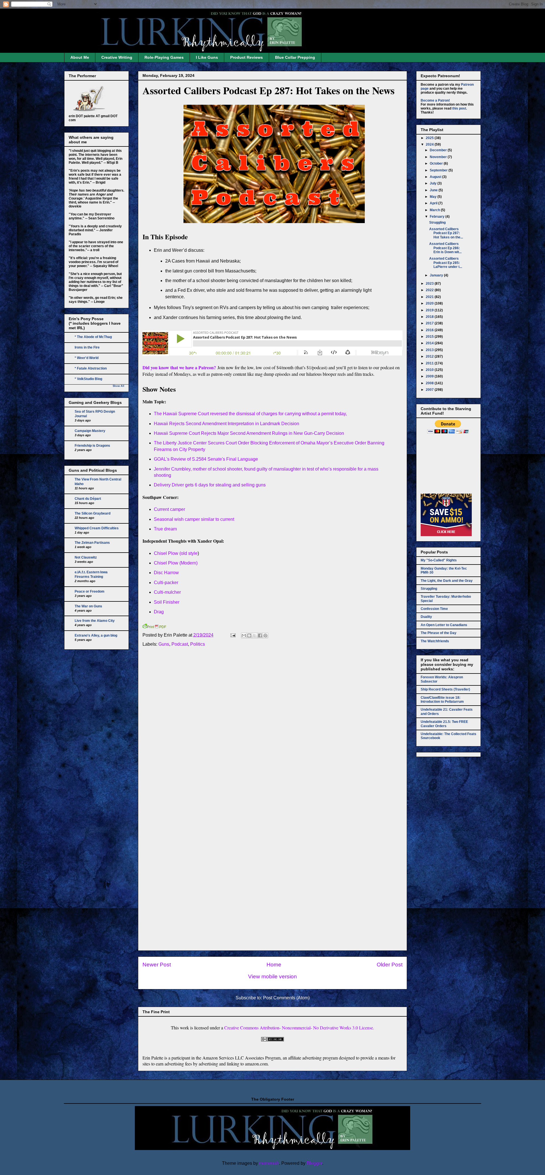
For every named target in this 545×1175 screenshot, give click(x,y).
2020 (430, 303)
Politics (197, 644)
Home (274, 965)
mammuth (269, 1163)
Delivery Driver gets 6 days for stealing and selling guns (210, 484)
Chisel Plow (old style (176, 553)
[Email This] (244, 635)
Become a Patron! (435, 100)
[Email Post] (232, 635)
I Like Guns (207, 57)
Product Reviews (246, 57)
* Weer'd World (86, 358)
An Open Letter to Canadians (444, 625)
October (437, 163)
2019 (430, 310)
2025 (430, 138)
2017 (430, 323)
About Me (79, 57)
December (439, 150)
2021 (430, 297)
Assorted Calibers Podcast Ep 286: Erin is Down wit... (445, 248)
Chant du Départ (88, 499)
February (437, 217)
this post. (459, 108)
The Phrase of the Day (438, 633)
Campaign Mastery (90, 431)
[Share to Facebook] (260, 635)
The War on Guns (88, 606)
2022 (430, 290)
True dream (165, 528)
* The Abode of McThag (93, 337)
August (436, 177)
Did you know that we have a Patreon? (179, 367)
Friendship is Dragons (92, 446)
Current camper (169, 509)
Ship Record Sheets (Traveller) (445, 689)
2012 (430, 356)
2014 (430, 343)
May (433, 197)
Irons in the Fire (87, 347)
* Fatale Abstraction (91, 368)
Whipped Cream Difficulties (97, 528)
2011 (430, 363)
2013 (430, 350)
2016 (430, 330)
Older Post (390, 965)
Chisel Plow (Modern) (176, 563)
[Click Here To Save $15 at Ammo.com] (446, 535)
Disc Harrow (166, 572)
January (437, 275)
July (433, 183)
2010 (430, 370)
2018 (430, 317)
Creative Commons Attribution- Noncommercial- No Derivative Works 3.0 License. (299, 1028)
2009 (430, 376)
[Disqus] (272, 728)
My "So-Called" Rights (439, 560)
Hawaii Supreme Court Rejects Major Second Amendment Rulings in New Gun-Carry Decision (249, 433)
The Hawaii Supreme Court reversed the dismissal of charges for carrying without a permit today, (250, 413)
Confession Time (434, 609)
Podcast (179, 644)
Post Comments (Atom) (286, 997)
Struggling (437, 222)
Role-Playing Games (164, 57)
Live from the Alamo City (95, 621)
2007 (430, 390)
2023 (430, 284)
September (439, 170)
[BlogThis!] (249, 635)
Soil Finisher (166, 602)
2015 (430, 337)
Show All (118, 386)
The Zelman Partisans (92, 543)
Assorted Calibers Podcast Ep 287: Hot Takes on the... (446, 233)
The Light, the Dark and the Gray (447, 581)
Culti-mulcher (167, 592)
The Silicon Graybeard (92, 513)
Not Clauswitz (86, 557)
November (439, 157)
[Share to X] (254, 635)
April (434, 203)
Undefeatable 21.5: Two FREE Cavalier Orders (444, 724)
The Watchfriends (435, 641)
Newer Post (156, 965)
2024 (430, 144)
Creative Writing (116, 57)
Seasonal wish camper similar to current (194, 519)
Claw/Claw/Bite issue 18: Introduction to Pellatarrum (442, 700)
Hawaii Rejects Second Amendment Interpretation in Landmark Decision (226, 423)
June (434, 190)
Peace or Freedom (89, 591)
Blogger (314, 1163)
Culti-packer (166, 582)
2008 (430, 383)
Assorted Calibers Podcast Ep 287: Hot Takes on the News (268, 90)
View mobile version (272, 976)
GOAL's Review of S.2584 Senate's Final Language (206, 459)
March (435, 210)
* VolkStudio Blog (88, 379)
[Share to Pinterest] (265, 635)
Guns (163, 644)
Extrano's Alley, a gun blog (96, 635)
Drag (159, 611)
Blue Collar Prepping (295, 57)
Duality (426, 617)
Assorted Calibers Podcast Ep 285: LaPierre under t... (445, 263)
